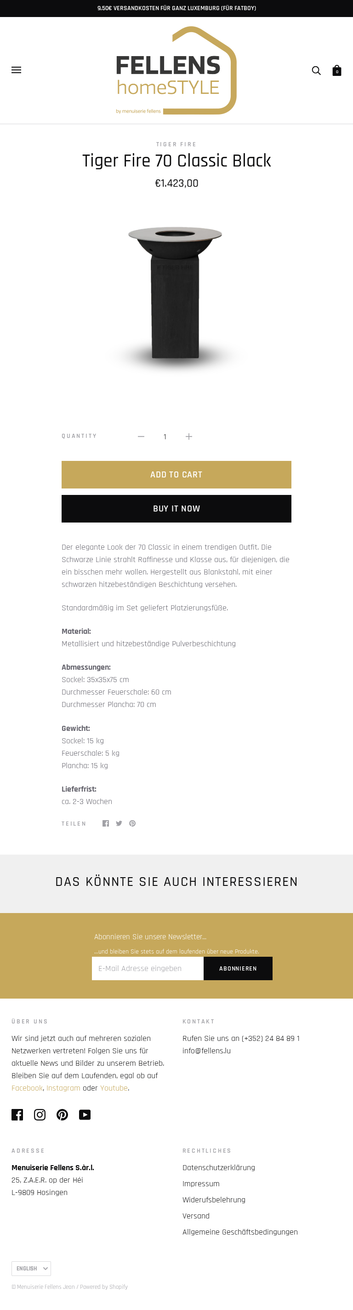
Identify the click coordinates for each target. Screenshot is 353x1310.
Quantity (79, 436)
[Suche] (316, 70)
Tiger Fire (176, 144)
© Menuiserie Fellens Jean (43, 1287)
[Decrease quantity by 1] (141, 436)
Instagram (63, 1088)
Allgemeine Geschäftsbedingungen (240, 1232)
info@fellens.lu (206, 1051)
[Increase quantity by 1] (189, 436)
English (27, 1268)
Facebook (27, 1088)
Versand (196, 1216)
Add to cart (176, 475)
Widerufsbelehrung (213, 1200)
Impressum (201, 1183)
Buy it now (176, 509)
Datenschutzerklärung (218, 1167)
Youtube (114, 1088)
